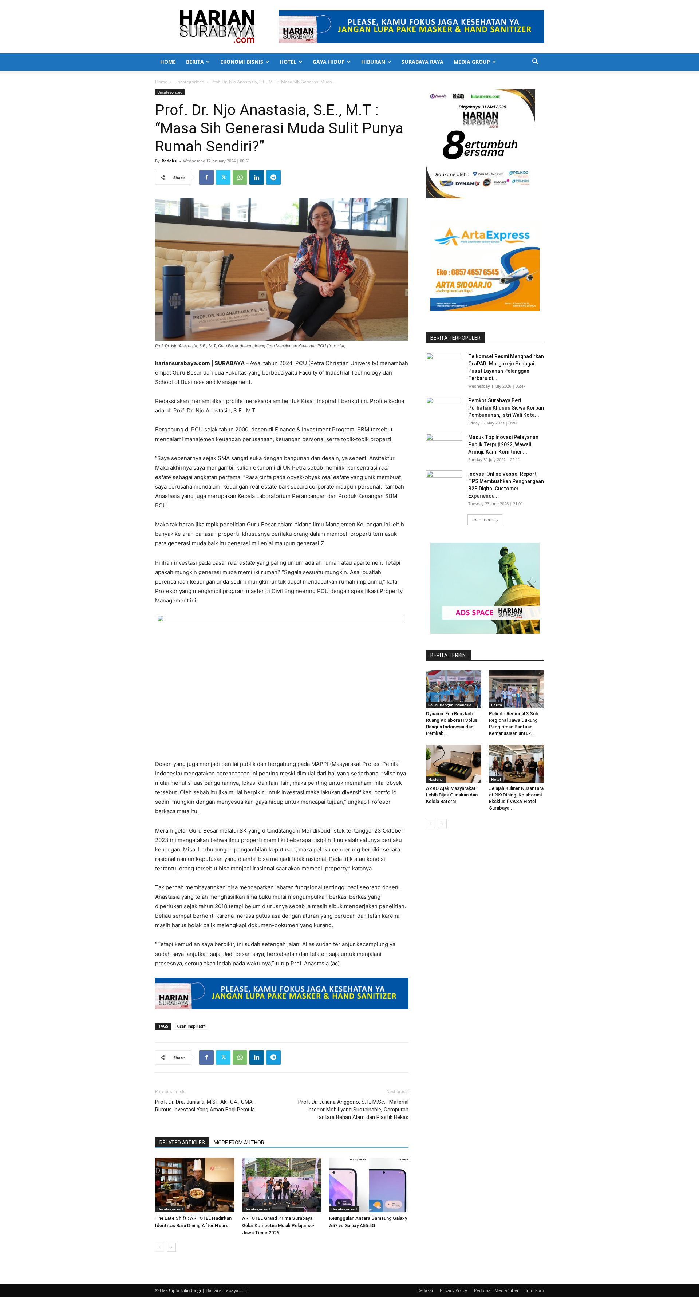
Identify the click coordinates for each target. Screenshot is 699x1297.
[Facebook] (206, 177)
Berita (195, 61)
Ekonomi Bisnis (241, 61)
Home (168, 61)
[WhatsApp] (240, 177)
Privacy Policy (453, 1290)
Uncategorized (189, 82)
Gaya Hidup (329, 61)
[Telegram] (273, 177)
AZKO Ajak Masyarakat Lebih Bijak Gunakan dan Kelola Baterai (452, 795)
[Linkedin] (256, 177)
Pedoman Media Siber (496, 1290)
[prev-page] (159, 1247)
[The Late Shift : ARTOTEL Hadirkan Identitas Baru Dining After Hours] (194, 1185)
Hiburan (373, 61)
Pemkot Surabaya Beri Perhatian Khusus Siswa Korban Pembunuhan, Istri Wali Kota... (506, 408)
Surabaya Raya (422, 61)
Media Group (472, 61)
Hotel (288, 61)
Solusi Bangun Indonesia (449, 704)
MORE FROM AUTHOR (239, 1143)
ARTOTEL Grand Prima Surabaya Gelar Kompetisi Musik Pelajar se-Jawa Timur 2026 (278, 1225)
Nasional (436, 779)
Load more (482, 520)
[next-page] (171, 1247)
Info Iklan (535, 1290)
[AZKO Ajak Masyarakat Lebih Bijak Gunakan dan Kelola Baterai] (453, 764)
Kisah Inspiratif (190, 1026)
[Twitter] (223, 177)
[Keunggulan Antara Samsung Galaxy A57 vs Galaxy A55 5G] (368, 1185)
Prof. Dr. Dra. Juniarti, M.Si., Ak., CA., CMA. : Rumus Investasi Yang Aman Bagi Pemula (205, 1106)
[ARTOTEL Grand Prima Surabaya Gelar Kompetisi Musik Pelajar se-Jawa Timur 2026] (281, 1185)
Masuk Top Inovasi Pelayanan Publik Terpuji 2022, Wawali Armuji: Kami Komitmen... (503, 444)
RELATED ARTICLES (182, 1143)
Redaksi (169, 160)
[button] (535, 62)
